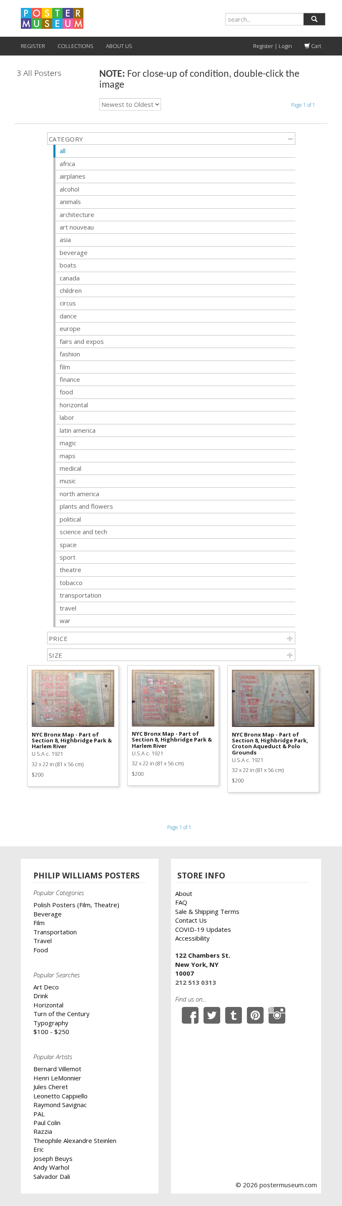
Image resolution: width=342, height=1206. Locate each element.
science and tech (83, 531)
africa (67, 163)
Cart (315, 46)
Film (39, 922)
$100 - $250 (51, 1031)
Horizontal (48, 1005)
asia (65, 239)
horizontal (74, 405)
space (68, 544)
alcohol (69, 189)
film (65, 367)
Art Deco (46, 987)
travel (68, 608)
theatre (70, 569)
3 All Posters (39, 73)
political (70, 519)
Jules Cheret (50, 1086)
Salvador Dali (51, 1176)
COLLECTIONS (75, 46)
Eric (38, 1149)
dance (68, 316)
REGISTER (33, 46)
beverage (74, 252)
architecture (77, 214)
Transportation (55, 932)
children (71, 290)
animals (70, 201)
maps (67, 456)
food (66, 392)
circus (68, 303)
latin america (78, 430)
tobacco (71, 582)
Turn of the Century (61, 1013)
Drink (40, 996)
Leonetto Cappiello (60, 1096)
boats (68, 265)
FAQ (181, 902)
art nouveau (77, 227)
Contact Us (191, 920)
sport (67, 557)
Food (40, 950)
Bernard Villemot (57, 1069)
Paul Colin (46, 1122)
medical (70, 468)
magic (68, 443)
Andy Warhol (51, 1167)
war (65, 620)
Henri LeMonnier (57, 1078)
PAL (39, 1114)
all (62, 150)
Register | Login (272, 46)
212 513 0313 (195, 982)
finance (70, 379)
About (183, 893)
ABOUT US (119, 46)
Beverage (47, 914)
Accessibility (192, 938)
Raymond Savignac (60, 1104)
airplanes (73, 176)
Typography (50, 1023)
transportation (80, 595)
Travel (42, 940)
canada (70, 278)
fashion (70, 354)
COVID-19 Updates (203, 929)
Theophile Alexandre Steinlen (74, 1140)
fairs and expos (82, 341)
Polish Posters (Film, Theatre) (76, 905)
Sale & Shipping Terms (207, 911)
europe (70, 328)
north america (79, 493)
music (68, 481)
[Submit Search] (314, 19)
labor (67, 417)
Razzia (42, 1131)
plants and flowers (86, 506)
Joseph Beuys (53, 1158)
